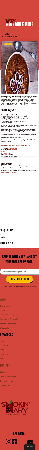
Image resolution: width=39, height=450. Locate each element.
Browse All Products (8, 324)
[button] (19, 235)
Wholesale (4, 328)
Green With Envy (7, 315)
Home (2, 341)
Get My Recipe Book (19, 279)
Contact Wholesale (8, 377)
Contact (5, 365)
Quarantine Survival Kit (10, 319)
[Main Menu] (8, 44)
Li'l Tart (3, 310)
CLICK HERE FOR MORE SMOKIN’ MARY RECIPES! (15, 145)
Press (2, 359)
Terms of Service (7, 381)
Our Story (4, 345)
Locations (4, 354)
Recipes (3, 350)
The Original (5, 306)
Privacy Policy (6, 385)
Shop (3, 300)
